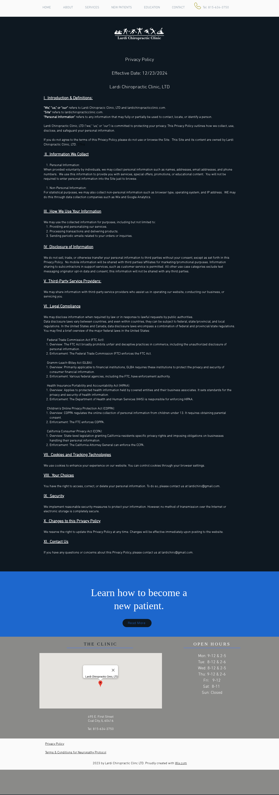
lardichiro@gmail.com (204, 486)
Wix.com (181, 763)
